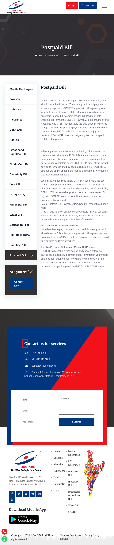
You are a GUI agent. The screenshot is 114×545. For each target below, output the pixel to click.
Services (53, 55)
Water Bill (16, 214)
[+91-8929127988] (4, 539)
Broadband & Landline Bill (18, 152)
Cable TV (15, 109)
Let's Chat (90, 5)
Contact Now (18, 283)
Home (38, 55)
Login (73, 5)
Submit (76, 421)
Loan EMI (16, 129)
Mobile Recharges (21, 89)
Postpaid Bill (18, 255)
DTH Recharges (20, 235)
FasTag (14, 139)
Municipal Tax (18, 204)
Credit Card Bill (19, 164)
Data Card (16, 99)
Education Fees (20, 224)
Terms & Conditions (70, 535)
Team (56, 477)
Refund (64, 539)
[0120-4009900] (4, 532)
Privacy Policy (91, 535)
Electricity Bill (18, 174)
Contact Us (59, 484)
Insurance (16, 119)
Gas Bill (15, 184)
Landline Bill (18, 245)
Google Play (17, 194)
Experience (59, 471)
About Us (58, 464)
